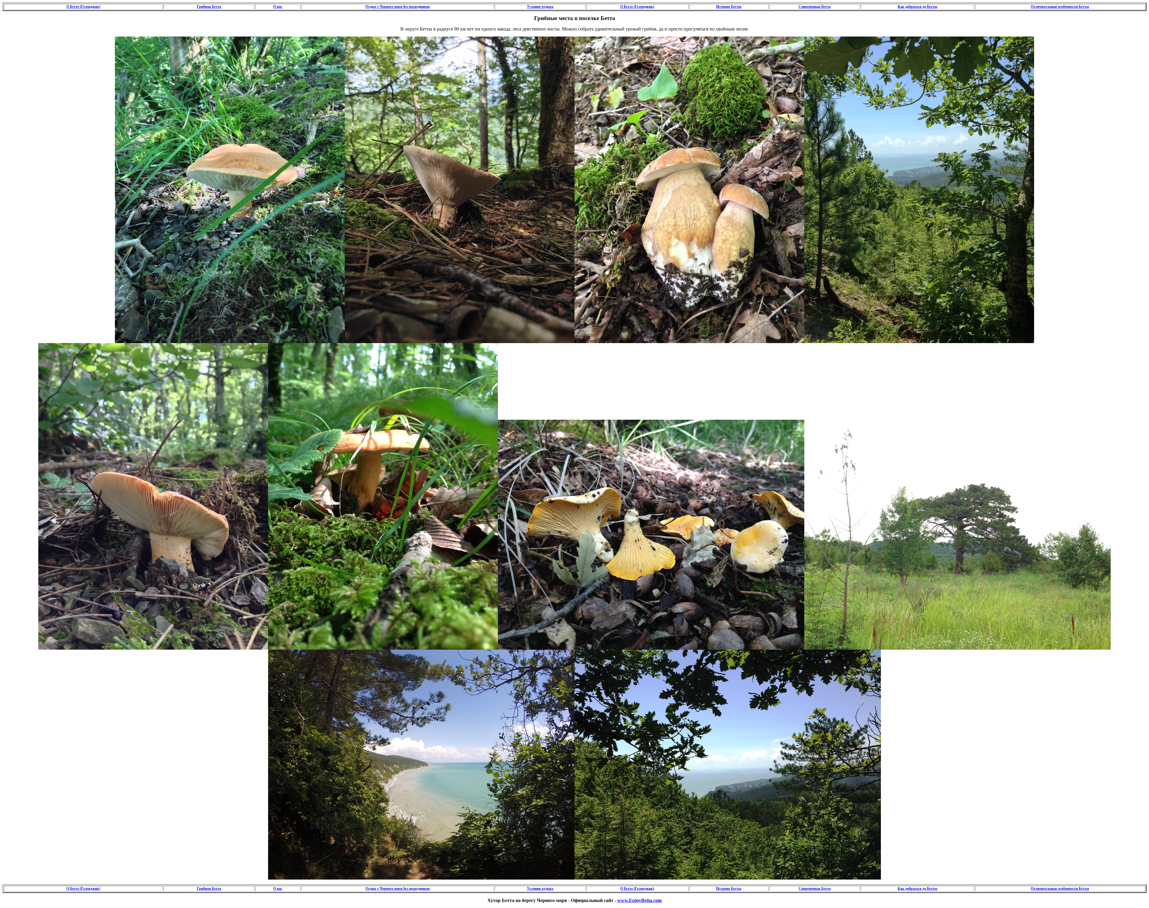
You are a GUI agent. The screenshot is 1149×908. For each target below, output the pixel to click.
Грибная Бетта (209, 6)
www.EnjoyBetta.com (639, 900)
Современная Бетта (815, 6)
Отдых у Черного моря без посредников (397, 6)
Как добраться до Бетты (917, 6)
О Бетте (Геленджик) (83, 6)
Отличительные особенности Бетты (1060, 6)
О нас (277, 6)
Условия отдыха (540, 6)
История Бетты (728, 6)
